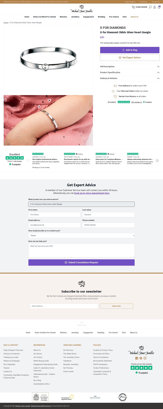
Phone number (88, 220)
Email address (34, 220)
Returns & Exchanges (12, 361)
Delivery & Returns (108, 78)
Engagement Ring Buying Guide (45, 364)
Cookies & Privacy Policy (103, 350)
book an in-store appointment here (91, 193)
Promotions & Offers (101, 354)
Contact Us (155, 2)
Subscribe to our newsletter (81, 291)
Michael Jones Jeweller (22, 406)
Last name (86, 210)
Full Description (107, 66)
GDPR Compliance (100, 364)
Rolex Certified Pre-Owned (44, 17)
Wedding (101, 17)
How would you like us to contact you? (44, 231)
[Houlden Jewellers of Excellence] (95, 397)
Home (6, 23)
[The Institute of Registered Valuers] (67, 397)
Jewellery (75, 17)
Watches (63, 17)
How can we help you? (37, 241)
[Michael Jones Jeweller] (81, 9)
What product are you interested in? (43, 199)
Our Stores (143, 2)
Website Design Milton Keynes (40, 406)
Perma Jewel (68, 371)
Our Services (68, 350)
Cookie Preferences (101, 368)
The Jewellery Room (71, 357)
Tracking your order (11, 357)
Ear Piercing (68, 368)
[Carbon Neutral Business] (122, 397)
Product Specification (110, 72)
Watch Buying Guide (41, 361)
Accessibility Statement (102, 361)
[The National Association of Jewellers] (40, 397)
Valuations (67, 361)
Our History (37, 357)
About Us (134, 17)
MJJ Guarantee (9, 364)
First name (32, 210)
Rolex (27, 17)
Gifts (125, 17)
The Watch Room (69, 354)
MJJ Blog (37, 380)
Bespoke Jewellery (70, 364)
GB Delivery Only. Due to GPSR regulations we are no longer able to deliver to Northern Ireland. (36, 2)
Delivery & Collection (12, 354)
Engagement (88, 17)
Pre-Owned (114, 17)
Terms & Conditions (100, 357)
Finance (7, 368)
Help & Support (130, 2)
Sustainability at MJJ (41, 384)
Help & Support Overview (13, 350)
